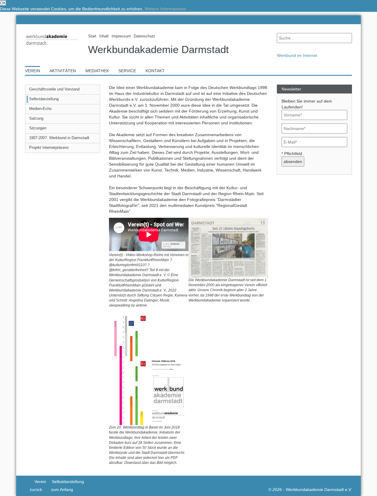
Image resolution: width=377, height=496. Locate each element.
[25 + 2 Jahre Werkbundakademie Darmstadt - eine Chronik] (228, 247)
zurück (36, 489)
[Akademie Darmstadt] (27, 481)
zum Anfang (62, 489)
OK (3, 3)
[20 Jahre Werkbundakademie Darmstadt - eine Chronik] (148, 368)
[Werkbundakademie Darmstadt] (52, 46)
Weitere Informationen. (166, 8)
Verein (40, 481)
